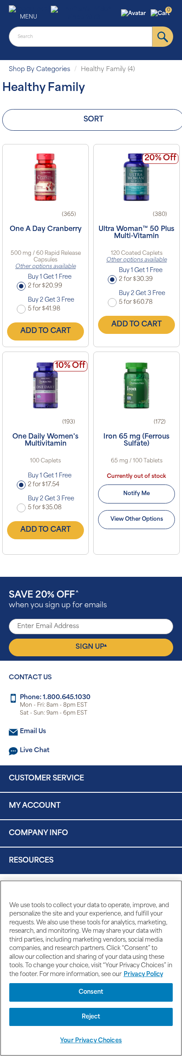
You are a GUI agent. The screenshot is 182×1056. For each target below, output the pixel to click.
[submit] (162, 36)
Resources (31, 860)
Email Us (33, 731)
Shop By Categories (39, 69)
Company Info (38, 833)
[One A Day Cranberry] (45, 177)
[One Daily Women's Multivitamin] (45, 385)
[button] (134, 13)
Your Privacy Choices (91, 1041)
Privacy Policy (143, 974)
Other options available (45, 266)
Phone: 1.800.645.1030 (55, 697)
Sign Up (91, 647)
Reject (91, 1017)
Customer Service (46, 778)
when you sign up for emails (58, 600)
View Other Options (136, 519)
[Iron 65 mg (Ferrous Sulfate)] (136, 385)
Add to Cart (45, 331)
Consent (91, 992)
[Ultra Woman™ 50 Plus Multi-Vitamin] (136, 177)
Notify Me (136, 493)
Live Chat (34, 750)
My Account (35, 806)
